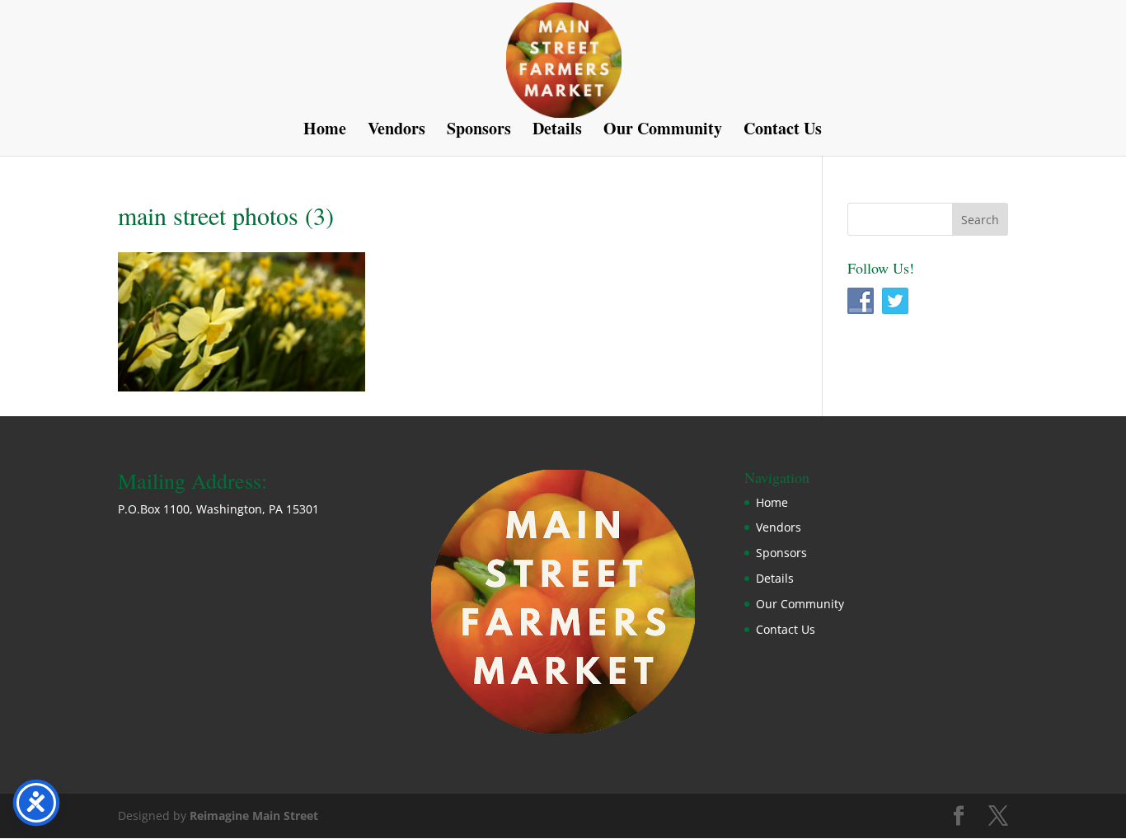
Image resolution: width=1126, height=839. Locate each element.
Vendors (396, 131)
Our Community (662, 131)
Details (557, 131)
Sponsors (479, 131)
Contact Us (783, 131)
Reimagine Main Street (254, 815)
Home (324, 131)
